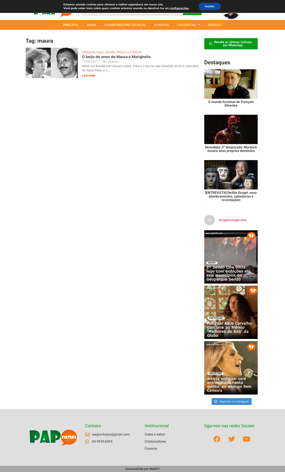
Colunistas (186, 25)
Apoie (91, 25)
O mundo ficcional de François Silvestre (231, 104)
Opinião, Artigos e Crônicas (123, 52)
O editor (161, 25)
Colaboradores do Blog (125, 25)
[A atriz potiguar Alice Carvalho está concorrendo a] (231, 312)
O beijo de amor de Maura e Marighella (116, 57)
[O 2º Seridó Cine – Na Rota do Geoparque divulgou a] (231, 257)
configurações (179, 8)
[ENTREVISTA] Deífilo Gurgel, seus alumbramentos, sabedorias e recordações (231, 196)
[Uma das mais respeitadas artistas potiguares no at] (231, 367)
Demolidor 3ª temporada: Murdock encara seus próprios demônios (231, 149)
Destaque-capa (93, 52)
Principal (71, 25)
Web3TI (154, 469)
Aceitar (209, 6)
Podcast (215, 25)
